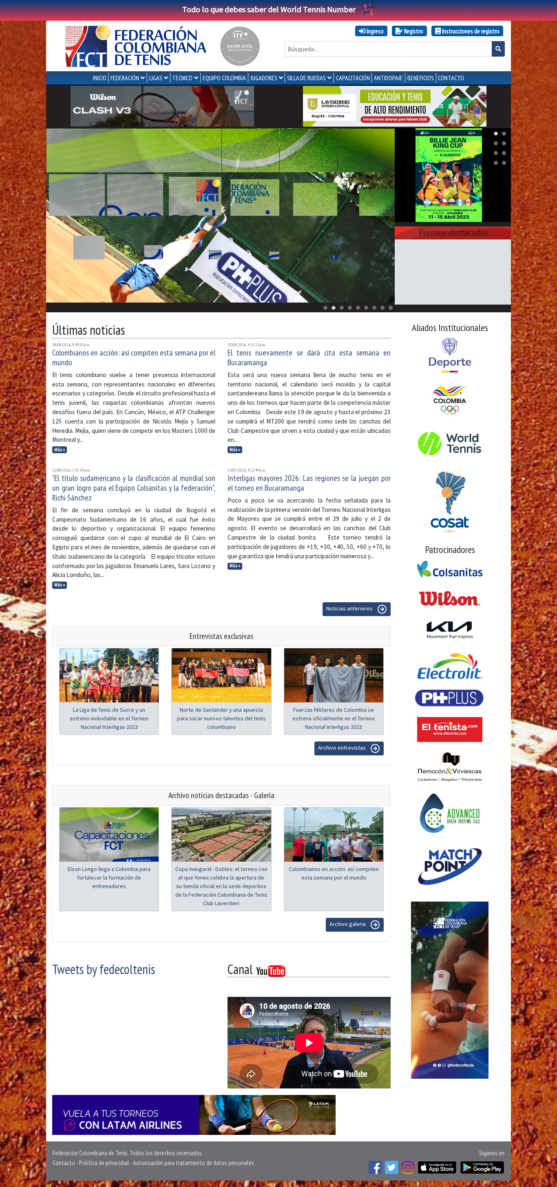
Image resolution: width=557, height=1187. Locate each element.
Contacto (64, 1162)
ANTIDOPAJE (388, 78)
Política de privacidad (104, 1162)
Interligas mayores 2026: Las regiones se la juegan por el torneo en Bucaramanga (309, 483)
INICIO (99, 78)
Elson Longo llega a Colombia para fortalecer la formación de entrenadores (109, 877)
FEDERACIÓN (125, 78)
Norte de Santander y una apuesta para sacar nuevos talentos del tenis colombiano (221, 718)
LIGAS (155, 78)
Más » (59, 449)
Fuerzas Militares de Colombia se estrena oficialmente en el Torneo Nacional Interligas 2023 (333, 718)
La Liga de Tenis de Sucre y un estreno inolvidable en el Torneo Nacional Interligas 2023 (109, 718)
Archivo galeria (348, 924)
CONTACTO (451, 78)
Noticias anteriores (350, 608)
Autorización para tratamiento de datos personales (193, 1162)
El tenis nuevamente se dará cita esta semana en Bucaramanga (309, 357)
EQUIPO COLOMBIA (224, 78)
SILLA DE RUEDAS (306, 78)
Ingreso (374, 31)
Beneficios (420, 78)
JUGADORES (263, 78)
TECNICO (182, 78)
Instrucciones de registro (470, 31)
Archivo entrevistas (342, 747)
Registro (413, 31)
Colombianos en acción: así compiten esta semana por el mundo (133, 357)
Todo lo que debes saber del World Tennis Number (269, 9)
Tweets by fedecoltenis (103, 969)
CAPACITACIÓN (353, 78)
